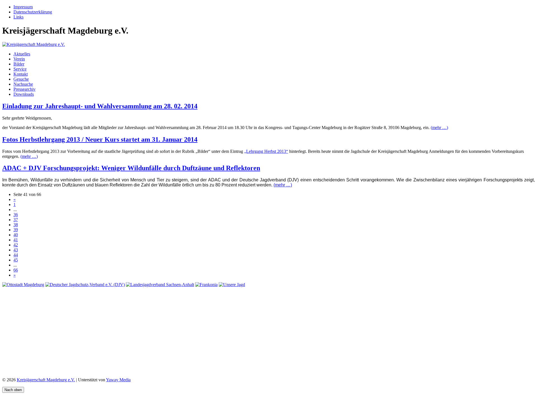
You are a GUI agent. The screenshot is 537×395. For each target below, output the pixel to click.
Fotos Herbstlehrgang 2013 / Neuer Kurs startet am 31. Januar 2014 (99, 139)
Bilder (18, 64)
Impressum (23, 6)
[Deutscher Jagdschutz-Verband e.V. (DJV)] (85, 284)
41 (15, 239)
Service (20, 69)
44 (15, 255)
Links (18, 17)
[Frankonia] (206, 284)
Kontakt (20, 74)
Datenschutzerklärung (32, 12)
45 (15, 260)
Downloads (23, 94)
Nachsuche (23, 84)
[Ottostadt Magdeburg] (23, 284)
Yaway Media (118, 379)
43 (15, 249)
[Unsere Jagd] (232, 284)
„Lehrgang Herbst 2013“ (266, 151)
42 (15, 244)
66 (15, 270)
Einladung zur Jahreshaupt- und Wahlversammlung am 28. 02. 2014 (99, 106)
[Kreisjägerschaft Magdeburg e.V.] (33, 44)
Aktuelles (21, 54)
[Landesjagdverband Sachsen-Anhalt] (160, 284)
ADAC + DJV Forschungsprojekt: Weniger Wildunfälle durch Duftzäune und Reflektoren (131, 168)
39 (15, 229)
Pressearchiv (24, 89)
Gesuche (21, 79)
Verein (19, 59)
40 (15, 234)
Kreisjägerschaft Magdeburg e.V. (46, 379)
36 (15, 214)
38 (15, 224)
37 (15, 219)
